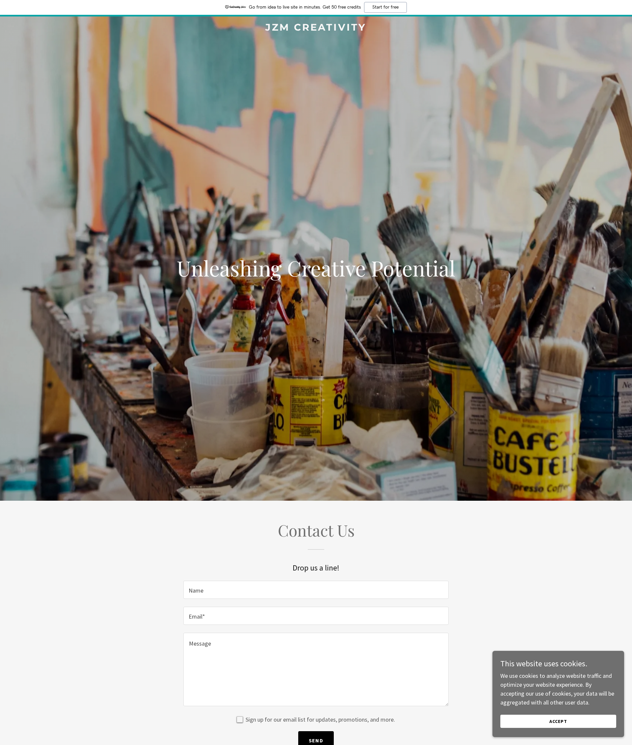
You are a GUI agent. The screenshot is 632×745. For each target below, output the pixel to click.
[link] (316, 28)
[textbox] (315, 590)
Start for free (385, 7)
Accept (558, 721)
